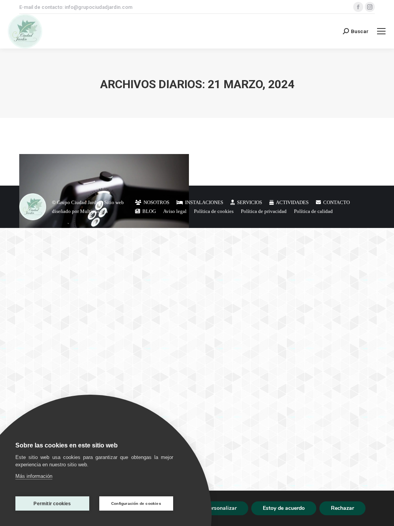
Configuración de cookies (136, 503)
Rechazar (342, 508)
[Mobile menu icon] (381, 31)
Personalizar (221, 508)
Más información (33, 476)
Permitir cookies (52, 503)
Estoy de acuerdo (284, 508)
